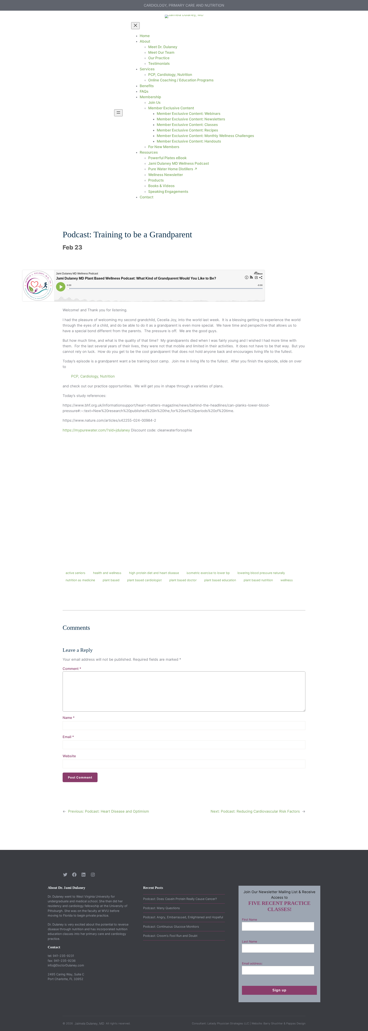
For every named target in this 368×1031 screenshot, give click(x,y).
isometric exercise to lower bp (208, 573)
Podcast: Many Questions (161, 908)
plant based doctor (183, 580)
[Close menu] (135, 25)
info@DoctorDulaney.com (66, 965)
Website (69, 756)
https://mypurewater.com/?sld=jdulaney (96, 430)
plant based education (220, 580)
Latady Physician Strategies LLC (228, 1023)
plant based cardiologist (144, 580)
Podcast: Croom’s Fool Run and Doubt (170, 935)
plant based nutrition (258, 580)
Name (69, 717)
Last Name (249, 941)
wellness (286, 580)
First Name (249, 919)
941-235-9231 (63, 955)
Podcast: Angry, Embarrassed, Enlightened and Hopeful (183, 917)
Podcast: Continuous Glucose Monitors (171, 926)
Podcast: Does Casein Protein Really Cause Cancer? (180, 899)
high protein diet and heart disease (154, 573)
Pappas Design (295, 1023)
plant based (111, 580)
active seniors (75, 573)
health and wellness (107, 573)
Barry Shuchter (273, 1023)
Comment (72, 668)
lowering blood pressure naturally (261, 573)
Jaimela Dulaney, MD (89, 1023)
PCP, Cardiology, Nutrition (93, 376)
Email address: (252, 963)
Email (68, 737)
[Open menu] (118, 112)
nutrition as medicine (80, 580)
